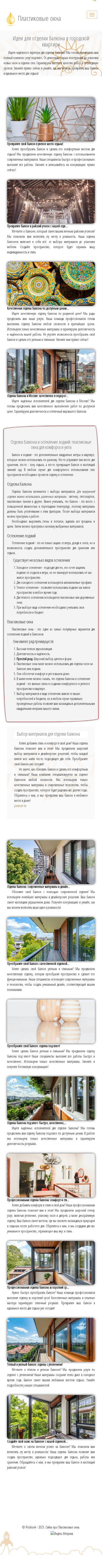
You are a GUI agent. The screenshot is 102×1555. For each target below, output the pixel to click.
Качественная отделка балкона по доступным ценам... (38, 308)
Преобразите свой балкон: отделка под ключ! (33, 1046)
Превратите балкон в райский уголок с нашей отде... (37, 226)
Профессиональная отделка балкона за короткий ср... (38, 1287)
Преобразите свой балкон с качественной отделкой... (38, 963)
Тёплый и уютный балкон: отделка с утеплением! (35, 1364)
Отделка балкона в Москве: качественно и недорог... (37, 395)
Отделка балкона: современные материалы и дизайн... (38, 886)
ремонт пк (20, 805)
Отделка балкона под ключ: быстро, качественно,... (36, 1123)
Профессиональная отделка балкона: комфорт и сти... (38, 1200)
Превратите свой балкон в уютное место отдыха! (35, 143)
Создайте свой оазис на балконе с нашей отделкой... (37, 1441)
